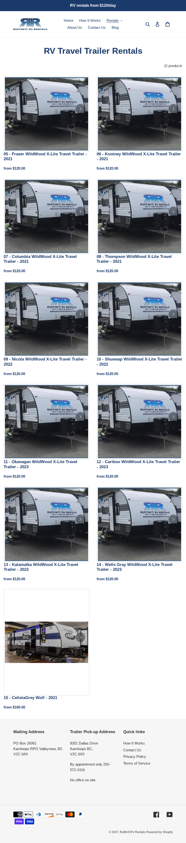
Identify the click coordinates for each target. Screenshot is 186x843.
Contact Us (132, 750)
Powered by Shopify (159, 832)
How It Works (134, 743)
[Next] (80, 109)
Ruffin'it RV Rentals (132, 832)
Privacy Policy (134, 756)
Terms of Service (136, 763)
